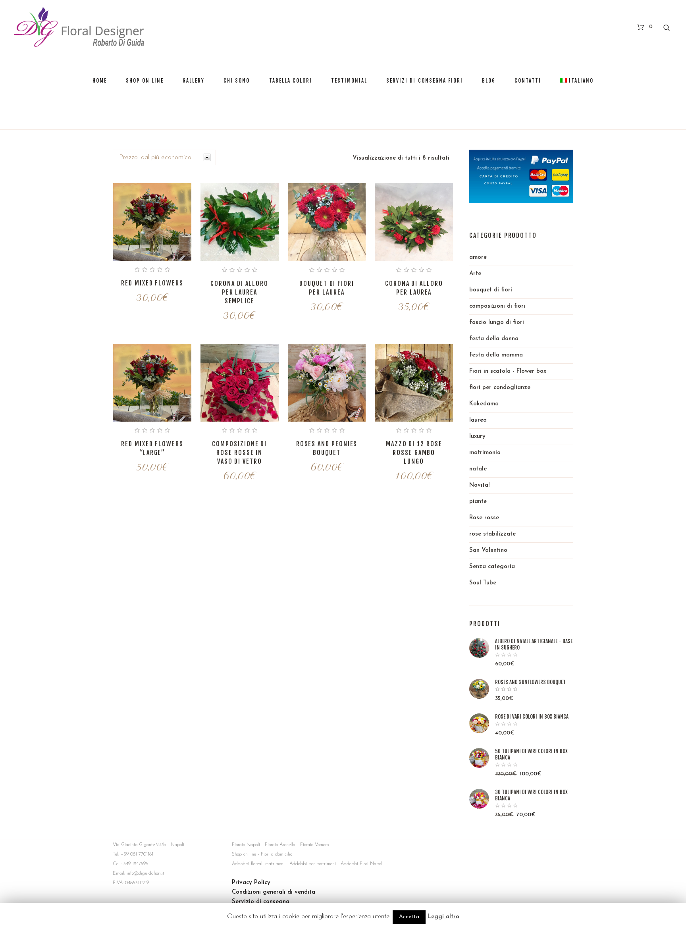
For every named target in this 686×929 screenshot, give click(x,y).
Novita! (479, 485)
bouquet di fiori (490, 290)
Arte (475, 274)
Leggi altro (443, 917)
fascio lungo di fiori (496, 323)
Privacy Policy (251, 883)
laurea (478, 420)
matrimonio (485, 453)
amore (478, 257)
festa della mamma (496, 355)
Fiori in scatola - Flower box (507, 371)
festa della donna (493, 339)
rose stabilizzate (492, 534)
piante (478, 502)
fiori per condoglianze (499, 388)
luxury (477, 436)
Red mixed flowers (152, 283)
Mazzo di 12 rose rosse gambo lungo (414, 452)
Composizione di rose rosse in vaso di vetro (239, 452)
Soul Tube (482, 583)
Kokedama (484, 404)
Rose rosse (484, 518)
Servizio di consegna (260, 902)
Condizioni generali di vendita (273, 892)
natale (478, 469)
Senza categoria (492, 567)
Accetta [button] (409, 917)
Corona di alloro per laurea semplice (239, 292)
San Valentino (488, 550)
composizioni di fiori (497, 306)
